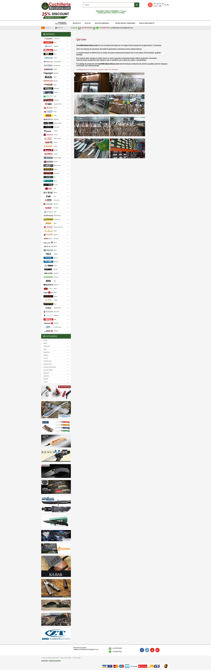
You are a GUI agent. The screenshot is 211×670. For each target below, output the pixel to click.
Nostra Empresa (102, 23)
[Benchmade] (56, 456)
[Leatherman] (56, 588)
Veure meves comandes (125, 23)
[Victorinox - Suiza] (56, 392)
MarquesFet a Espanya (61, 23)
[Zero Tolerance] (56, 634)
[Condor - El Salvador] (56, 409)
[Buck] (56, 487)
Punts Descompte (146, 23)
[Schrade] (56, 605)
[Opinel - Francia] (56, 426)
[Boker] (56, 471)
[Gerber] (56, 548)
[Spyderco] (56, 619)
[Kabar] (56, 566)
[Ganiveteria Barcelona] (56, 6)
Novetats (77, 23)
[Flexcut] (56, 441)
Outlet (88, 23)
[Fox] (56, 535)
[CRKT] (56, 521)
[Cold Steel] (56, 504)
